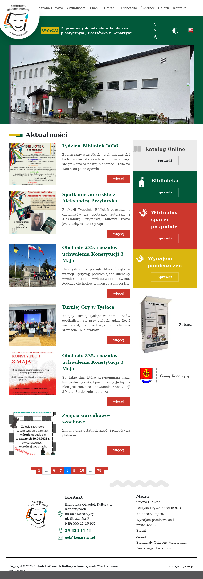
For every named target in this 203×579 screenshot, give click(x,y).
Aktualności (75, 8)
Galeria (164, 8)
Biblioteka (129, 8)
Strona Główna (51, 8)
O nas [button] (93, 8)
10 (82, 470)
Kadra (141, 536)
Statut (141, 530)
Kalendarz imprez (150, 514)
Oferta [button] (109, 8)
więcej (118, 179)
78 (99, 470)
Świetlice (147, 8)
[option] (101, 84)
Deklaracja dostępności (155, 548)
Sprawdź (164, 160)
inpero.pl (187, 566)
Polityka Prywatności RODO (158, 508)
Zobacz (185, 325)
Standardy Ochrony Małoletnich (161, 542)
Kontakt (179, 8)
